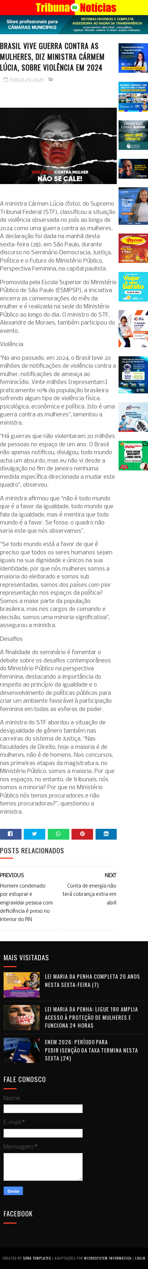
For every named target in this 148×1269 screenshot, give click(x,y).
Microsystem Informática (107, 1258)
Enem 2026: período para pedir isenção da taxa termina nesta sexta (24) (91, 1050)
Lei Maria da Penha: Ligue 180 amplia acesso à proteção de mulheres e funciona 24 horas (91, 1017)
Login (140, 1258)
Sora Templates (37, 1258)
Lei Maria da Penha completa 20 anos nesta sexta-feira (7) (92, 980)
